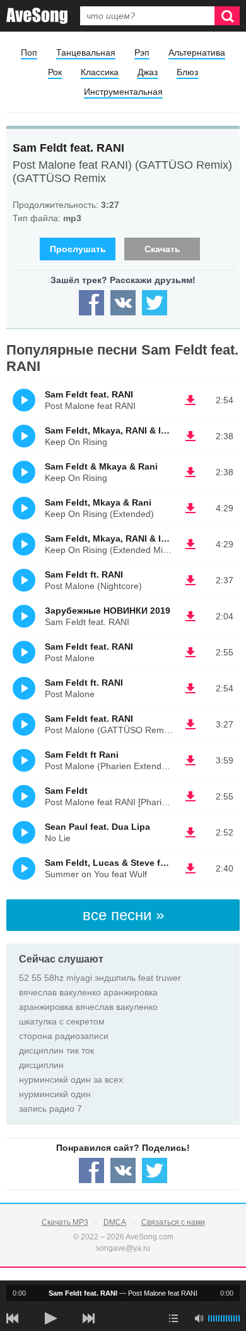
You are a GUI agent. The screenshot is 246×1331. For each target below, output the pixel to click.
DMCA (114, 1222)
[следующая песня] (88, 1318)
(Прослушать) (24, 400)
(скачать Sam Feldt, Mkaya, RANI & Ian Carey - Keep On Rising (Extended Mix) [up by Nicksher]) (190, 544)
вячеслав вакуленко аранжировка (88, 992)
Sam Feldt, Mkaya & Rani (98, 502)
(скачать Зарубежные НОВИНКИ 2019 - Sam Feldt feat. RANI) (190, 616)
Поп (29, 52)
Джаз (148, 72)
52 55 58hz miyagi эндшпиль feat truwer (100, 978)
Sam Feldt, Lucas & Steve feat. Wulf (121, 863)
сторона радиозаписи (63, 1036)
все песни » (123, 914)
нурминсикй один (55, 1094)
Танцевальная (85, 52)
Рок (55, 72)
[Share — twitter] (154, 302)
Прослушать (78, 249)
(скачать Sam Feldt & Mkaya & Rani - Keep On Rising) (190, 472)
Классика (100, 72)
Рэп (141, 52)
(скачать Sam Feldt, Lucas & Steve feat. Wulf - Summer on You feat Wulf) (190, 868)
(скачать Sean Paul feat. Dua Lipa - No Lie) (190, 832)
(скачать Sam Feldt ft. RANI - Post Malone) (190, 688)
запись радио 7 (50, 1108)
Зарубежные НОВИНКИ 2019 (107, 610)
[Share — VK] (123, 302)
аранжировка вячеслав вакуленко (88, 1007)
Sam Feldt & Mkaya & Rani (101, 466)
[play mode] (173, 1318)
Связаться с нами (173, 1222)
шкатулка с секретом (62, 1021)
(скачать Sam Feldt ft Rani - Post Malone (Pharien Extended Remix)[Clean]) (190, 760)
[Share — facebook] (91, 302)
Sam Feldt (66, 791)
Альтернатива (196, 52)
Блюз (187, 72)
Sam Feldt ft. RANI (84, 574)
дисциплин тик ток (56, 1050)
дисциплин (41, 1065)
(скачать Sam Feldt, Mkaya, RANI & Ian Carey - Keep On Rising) (190, 436)
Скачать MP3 (65, 1222)
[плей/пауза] (50, 1318)
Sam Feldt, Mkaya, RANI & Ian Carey (122, 430)
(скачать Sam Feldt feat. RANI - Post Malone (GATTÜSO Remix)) (190, 724)
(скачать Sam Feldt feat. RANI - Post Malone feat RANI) (190, 400)
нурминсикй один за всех (71, 1079)
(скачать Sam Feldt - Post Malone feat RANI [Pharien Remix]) (190, 796)
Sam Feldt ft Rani (82, 755)
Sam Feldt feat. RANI (68, 148)
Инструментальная (123, 92)
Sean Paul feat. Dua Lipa (97, 827)
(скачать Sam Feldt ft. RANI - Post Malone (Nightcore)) (190, 580)
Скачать (162, 249)
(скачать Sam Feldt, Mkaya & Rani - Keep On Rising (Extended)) (190, 508)
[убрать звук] (198, 1318)
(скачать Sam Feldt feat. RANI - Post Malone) (190, 652)
